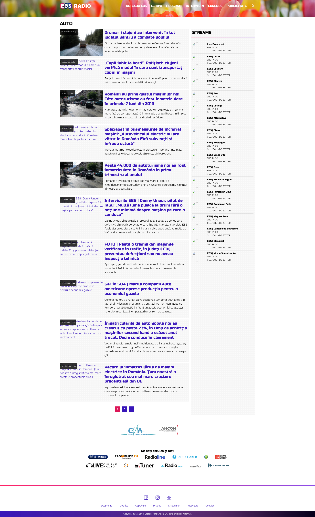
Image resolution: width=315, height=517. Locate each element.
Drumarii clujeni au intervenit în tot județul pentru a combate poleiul (140, 35)
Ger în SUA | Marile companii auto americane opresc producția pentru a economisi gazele (141, 289)
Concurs (215, 6)
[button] (253, 6)
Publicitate (237, 6)
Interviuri (195, 6)
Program (174, 6)
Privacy (157, 505)
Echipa (156, 6)
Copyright (140, 505)
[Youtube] (169, 498)
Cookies (124, 505)
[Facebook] (146, 498)
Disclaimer (174, 505)
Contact (210, 505)
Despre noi (107, 505)
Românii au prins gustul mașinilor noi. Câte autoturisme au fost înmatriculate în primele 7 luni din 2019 (144, 99)
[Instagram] (158, 498)
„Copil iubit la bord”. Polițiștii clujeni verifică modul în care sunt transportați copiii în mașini (144, 68)
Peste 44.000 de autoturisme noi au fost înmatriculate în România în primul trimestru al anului (145, 170)
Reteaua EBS (136, 6)
